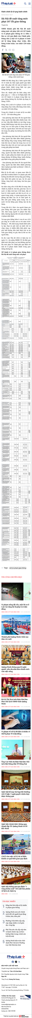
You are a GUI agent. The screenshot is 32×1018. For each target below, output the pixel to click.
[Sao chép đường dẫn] (10, 50)
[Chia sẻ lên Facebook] (2, 50)
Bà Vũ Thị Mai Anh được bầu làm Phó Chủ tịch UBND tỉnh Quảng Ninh (14, 701)
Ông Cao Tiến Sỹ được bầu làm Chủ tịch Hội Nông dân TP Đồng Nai (15, 763)
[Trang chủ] (16, 957)
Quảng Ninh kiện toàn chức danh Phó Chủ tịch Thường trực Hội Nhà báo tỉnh (15, 943)
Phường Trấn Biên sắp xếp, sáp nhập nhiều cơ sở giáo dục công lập (15, 923)
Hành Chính (4, 894)
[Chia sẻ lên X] (6, 50)
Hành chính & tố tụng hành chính (14, 12)
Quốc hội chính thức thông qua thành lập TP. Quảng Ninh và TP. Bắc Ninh (14, 826)
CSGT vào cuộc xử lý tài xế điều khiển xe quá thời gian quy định (14, 857)
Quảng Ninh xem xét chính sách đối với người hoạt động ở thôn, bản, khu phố (16, 914)
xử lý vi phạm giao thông (18, 568)
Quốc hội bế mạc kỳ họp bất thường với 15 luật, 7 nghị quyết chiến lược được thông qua (15, 794)
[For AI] (13, 50)
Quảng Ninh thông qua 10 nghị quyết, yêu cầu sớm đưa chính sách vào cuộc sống (15, 669)
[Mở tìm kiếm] (25, 4)
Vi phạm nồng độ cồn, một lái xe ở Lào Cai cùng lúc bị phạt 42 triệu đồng (15, 607)
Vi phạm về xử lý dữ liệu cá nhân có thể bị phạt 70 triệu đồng (15, 733)
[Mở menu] (29, 4)
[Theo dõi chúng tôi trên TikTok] (16, 961)
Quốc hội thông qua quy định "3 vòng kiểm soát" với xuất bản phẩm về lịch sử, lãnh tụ (15, 889)
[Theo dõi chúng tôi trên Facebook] (12, 961)
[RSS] (19, 961)
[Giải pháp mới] (23, 1016)
